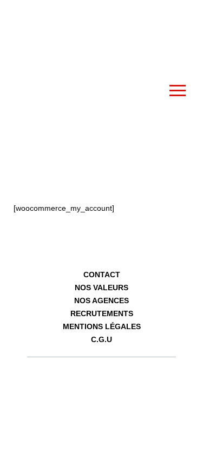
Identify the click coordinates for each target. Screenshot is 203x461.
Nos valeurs (101, 287)
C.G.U (101, 339)
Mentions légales (102, 326)
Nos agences (101, 300)
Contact (101, 274)
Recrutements (101, 313)
